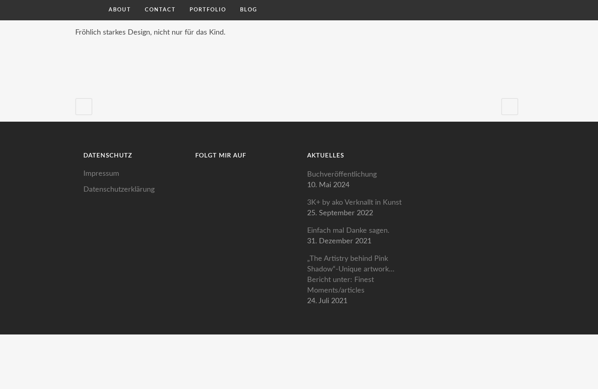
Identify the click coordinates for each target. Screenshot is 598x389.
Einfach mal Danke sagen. (348, 230)
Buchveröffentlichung (342, 174)
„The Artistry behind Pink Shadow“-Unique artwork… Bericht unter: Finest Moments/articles (351, 274)
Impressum (101, 173)
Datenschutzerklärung (119, 189)
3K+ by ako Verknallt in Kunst (354, 202)
